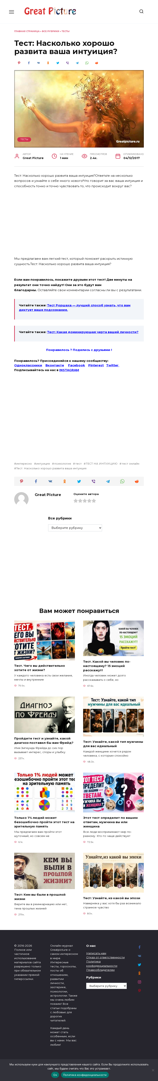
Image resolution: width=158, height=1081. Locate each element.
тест (78, 463)
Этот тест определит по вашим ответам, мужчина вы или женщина (110, 822)
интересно (24, 463)
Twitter (112, 365)
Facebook (76, 365)
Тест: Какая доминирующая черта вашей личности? (92, 332)
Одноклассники (28, 365)
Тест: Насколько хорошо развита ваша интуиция (51, 468)
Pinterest (96, 365)
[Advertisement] (79, 223)
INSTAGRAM (69, 370)
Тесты (66, 31)
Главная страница (27, 31)
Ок (55, 1074)
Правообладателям (100, 969)
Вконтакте (54, 365)
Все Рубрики (50, 31)
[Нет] (153, 1070)
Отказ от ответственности (105, 957)
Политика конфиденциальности (85, 1074)
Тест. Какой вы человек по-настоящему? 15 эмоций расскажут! (106, 665)
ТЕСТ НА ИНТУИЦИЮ (101, 463)
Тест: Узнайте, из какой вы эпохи (111, 898)
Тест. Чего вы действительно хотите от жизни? (39, 668)
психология (62, 463)
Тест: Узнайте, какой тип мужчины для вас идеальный (113, 744)
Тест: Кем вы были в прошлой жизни (40, 896)
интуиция (43, 463)
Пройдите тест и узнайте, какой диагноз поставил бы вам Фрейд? (43, 740)
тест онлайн (130, 463)
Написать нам (96, 953)
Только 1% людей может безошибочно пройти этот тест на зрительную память (44, 822)
